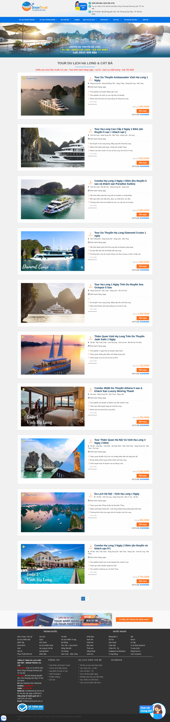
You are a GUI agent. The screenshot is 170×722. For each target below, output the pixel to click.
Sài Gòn (42, 636)
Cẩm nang (104, 20)
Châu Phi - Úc (114, 648)
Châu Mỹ (112, 645)
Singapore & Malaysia (117, 651)
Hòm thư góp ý (55, 674)
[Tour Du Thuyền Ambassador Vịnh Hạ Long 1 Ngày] (53, 95)
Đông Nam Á (135, 651)
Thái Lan (90, 648)
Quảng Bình (44, 651)
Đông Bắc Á (113, 636)
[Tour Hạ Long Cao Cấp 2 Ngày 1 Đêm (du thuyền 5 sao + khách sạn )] (53, 147)
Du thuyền (65, 20)
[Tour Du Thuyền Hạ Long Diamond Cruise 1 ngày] (53, 251)
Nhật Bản (90, 636)
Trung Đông (113, 654)
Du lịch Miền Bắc (23, 639)
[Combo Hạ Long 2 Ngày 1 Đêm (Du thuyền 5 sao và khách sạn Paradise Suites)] (53, 199)
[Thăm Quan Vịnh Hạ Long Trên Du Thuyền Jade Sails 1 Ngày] (53, 354)
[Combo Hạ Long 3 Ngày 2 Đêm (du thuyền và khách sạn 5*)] (53, 564)
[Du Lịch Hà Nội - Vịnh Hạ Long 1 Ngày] (53, 512)
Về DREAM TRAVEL (131, 20)
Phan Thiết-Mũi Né (24, 654)
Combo (77, 20)
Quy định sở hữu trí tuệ (58, 671)
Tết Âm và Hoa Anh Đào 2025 (91, 665)
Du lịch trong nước (48, 20)
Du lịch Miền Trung (68, 639)
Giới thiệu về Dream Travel (59, 665)
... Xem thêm (92, 102)
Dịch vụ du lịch (89, 20)
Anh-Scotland (136, 654)
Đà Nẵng (64, 642)
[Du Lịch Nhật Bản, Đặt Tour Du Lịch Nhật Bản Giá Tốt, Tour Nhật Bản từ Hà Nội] (34, 6)
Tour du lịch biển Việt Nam (90, 682)
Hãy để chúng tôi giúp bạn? (135, 619)
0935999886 (144, 115)
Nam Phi (90, 639)
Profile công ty (54, 677)
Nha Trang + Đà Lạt (24, 636)
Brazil (133, 639)
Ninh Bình (21, 645)
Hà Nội (63, 636)
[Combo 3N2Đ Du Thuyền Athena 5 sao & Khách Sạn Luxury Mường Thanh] (53, 406)
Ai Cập (133, 642)
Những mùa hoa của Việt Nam (91, 677)
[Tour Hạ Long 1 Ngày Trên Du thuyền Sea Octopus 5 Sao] (53, 303)
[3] (64, 619)
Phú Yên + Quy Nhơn (69, 645)
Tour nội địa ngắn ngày (89, 674)
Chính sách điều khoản (58, 668)
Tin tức (116, 20)
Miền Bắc (42, 654)
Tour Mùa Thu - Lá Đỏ (88, 668)
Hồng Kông (91, 651)
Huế (18, 648)
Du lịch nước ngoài (27, 20)
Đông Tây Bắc (66, 648)
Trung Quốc (135, 648)
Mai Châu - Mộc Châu (69, 654)
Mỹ (132, 636)
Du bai (111, 639)
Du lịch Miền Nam (46, 645)
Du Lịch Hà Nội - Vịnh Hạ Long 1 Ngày (116, 493)
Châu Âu (90, 642)
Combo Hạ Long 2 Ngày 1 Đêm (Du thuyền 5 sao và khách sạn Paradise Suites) (120, 182)
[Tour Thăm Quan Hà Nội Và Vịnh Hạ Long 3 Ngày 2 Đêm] (53, 458)
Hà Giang (64, 651)
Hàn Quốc (112, 642)
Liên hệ (145, 20)
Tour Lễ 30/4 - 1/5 (86, 671)
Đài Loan (90, 645)
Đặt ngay (143, 111)
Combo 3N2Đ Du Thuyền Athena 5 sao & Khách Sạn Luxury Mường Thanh (118, 390)
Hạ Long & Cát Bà (46, 648)
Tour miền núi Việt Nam (89, 680)
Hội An (19, 651)
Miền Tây (20, 642)
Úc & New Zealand (138, 645)
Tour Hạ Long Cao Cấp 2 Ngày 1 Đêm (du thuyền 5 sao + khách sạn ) (118, 131)
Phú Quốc (43, 642)
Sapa (41, 639)
